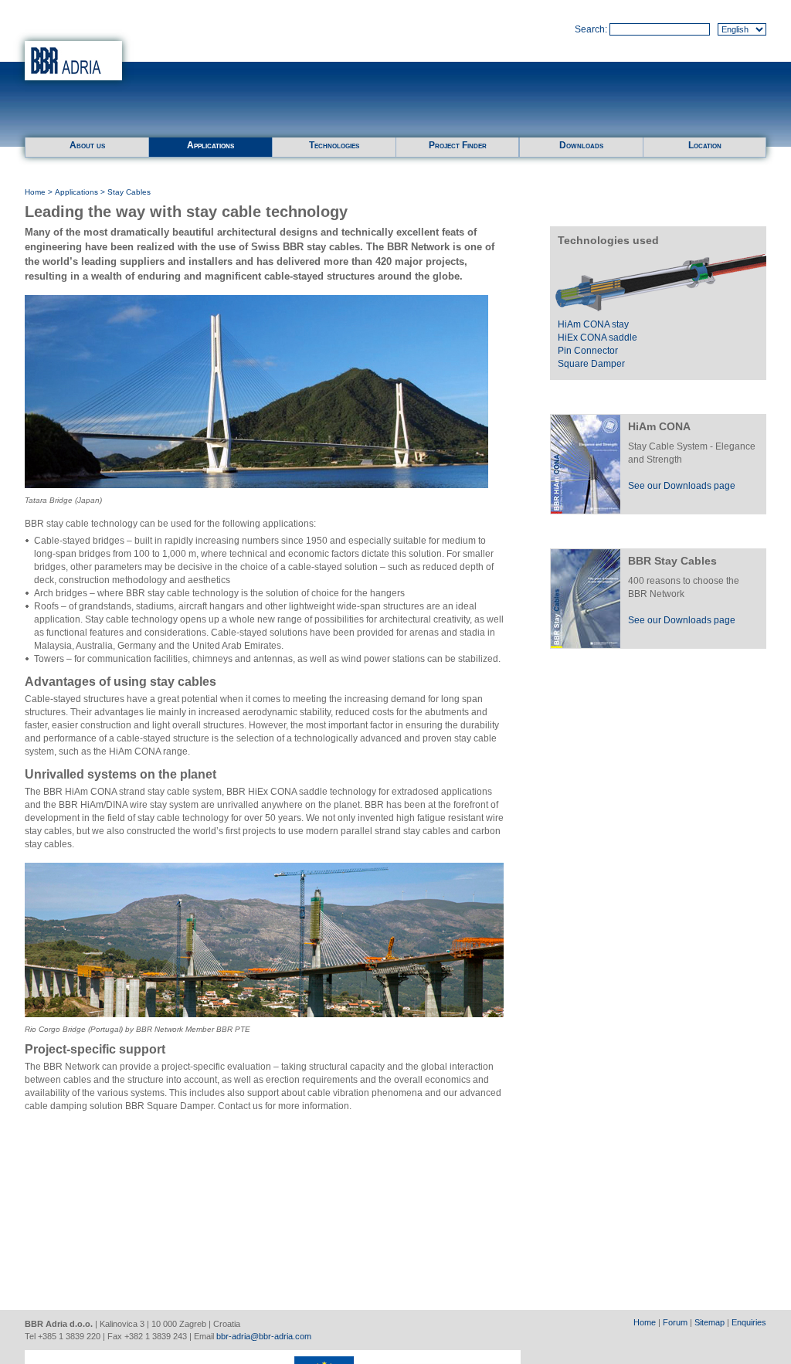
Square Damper (591, 363)
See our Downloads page (681, 485)
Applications (210, 145)
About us (87, 145)
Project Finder (458, 145)
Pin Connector (588, 350)
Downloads (581, 145)
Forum (675, 1322)
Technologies (334, 145)
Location (704, 145)
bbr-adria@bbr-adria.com (263, 1336)
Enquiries (749, 1322)
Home (35, 192)
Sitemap (709, 1322)
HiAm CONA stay (593, 324)
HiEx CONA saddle (597, 337)
